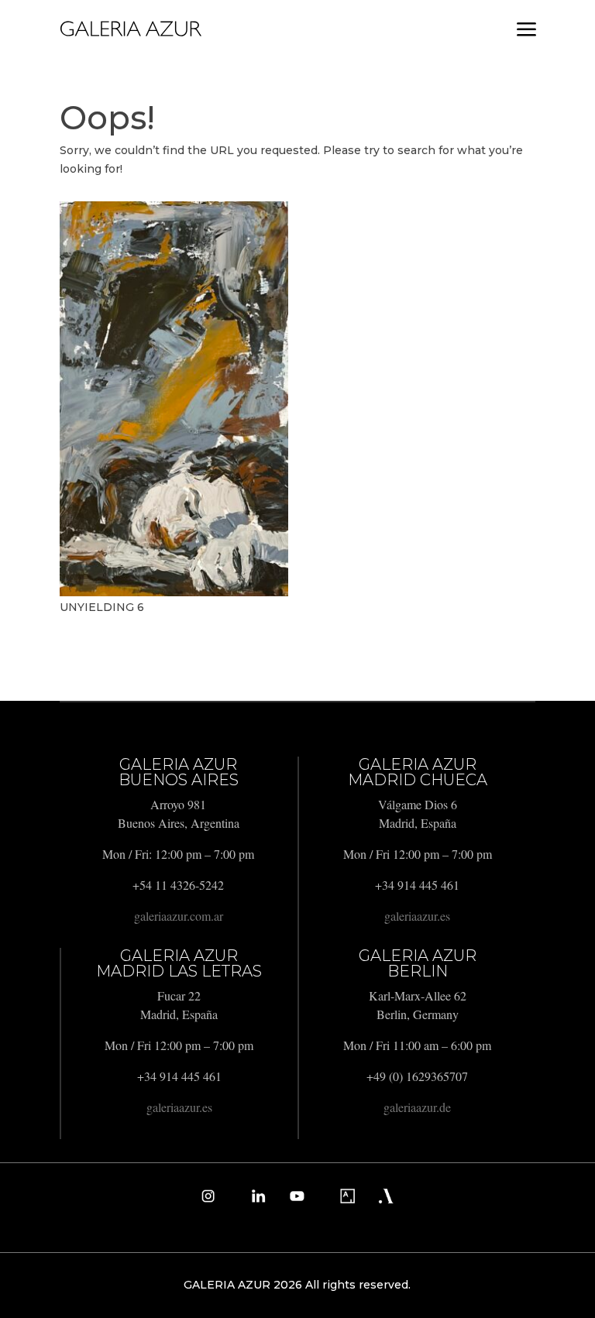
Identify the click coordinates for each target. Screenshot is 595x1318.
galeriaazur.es (417, 916)
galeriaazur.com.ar (178, 916)
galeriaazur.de (417, 1107)
